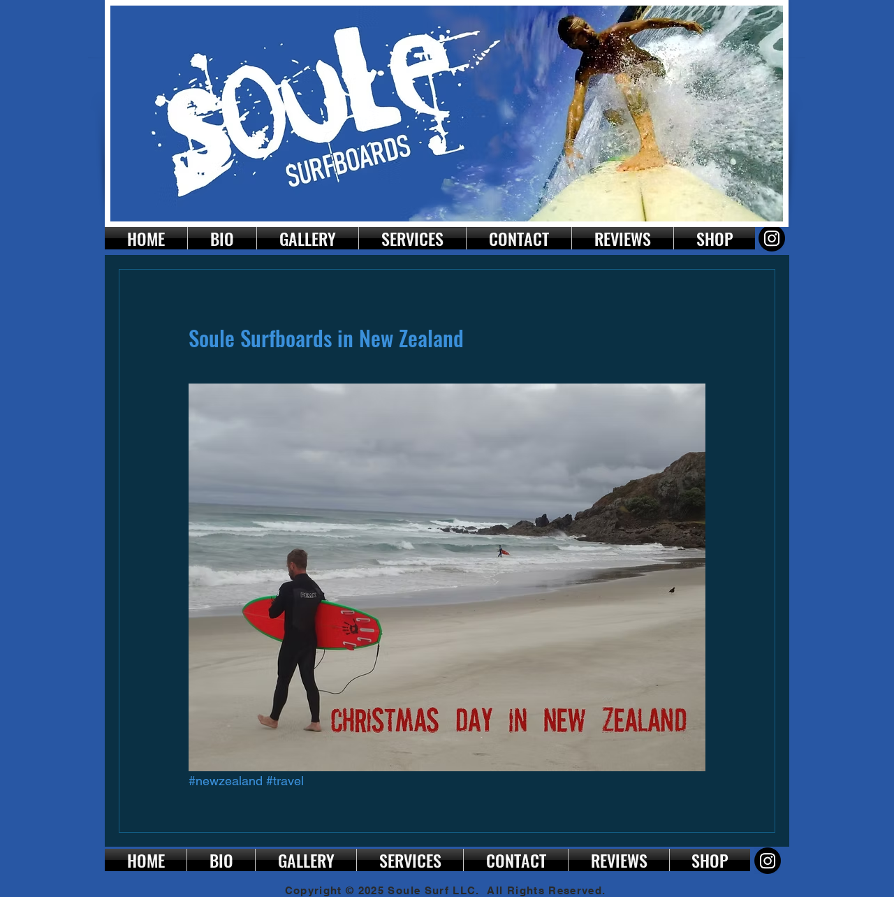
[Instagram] (772, 238)
